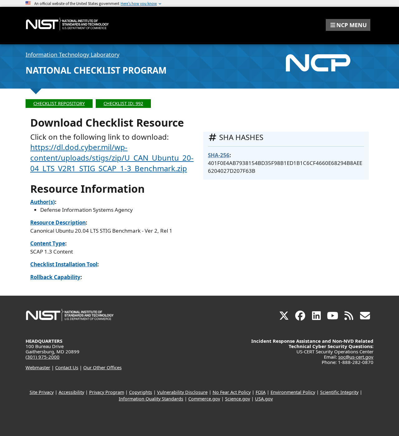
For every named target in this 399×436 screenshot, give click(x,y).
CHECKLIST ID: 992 (123, 103)
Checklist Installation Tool (63, 264)
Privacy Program (106, 392)
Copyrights (140, 392)
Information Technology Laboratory (72, 54)
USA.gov (264, 399)
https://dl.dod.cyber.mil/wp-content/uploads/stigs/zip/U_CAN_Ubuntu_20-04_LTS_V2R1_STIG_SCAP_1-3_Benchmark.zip (112, 157)
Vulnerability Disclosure (182, 392)
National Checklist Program (96, 70)
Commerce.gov (204, 399)
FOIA (261, 392)
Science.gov (237, 399)
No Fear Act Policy (232, 392)
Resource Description (58, 222)
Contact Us (66, 367)
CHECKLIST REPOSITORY (59, 103)
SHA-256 (218, 155)
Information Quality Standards (151, 399)
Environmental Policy (293, 392)
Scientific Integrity (339, 392)
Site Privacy (42, 392)
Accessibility (71, 392)
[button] (348, 25)
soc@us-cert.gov (355, 357)
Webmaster (38, 367)
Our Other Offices (102, 367)
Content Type (47, 243)
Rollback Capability (55, 277)
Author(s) (42, 202)
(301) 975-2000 (43, 357)
